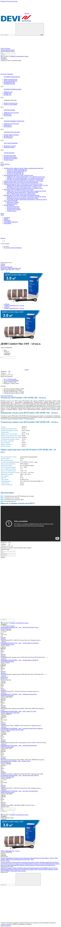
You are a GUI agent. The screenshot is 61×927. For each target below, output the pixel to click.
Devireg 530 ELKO (6, 762)
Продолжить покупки (10, 247)
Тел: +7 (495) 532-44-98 (10, 379)
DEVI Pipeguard (8, 137)
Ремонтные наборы (9, 147)
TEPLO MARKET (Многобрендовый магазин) (13, 871)
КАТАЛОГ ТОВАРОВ (7, 74)
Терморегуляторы (8, 159)
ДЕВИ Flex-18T (8, 92)
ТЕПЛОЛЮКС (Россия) (46, 868)
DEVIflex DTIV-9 (8, 136)
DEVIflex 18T (7, 93)
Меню (2, 213)
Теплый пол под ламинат (10, 158)
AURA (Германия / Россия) (50, 869)
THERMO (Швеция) (23, 868)
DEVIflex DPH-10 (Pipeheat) (11, 134)
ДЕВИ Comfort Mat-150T (10, 79)
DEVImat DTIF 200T (9, 83)
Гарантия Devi (9, 858)
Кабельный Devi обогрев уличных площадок (23, 865)
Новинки (3, 1)
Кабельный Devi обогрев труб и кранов (35, 863)
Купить (26, 369)
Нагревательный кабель (10, 157)
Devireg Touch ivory (6, 628)
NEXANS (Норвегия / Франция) (18, 869)
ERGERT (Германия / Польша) (9, 868)
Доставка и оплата (18, 858)
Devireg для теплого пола (10, 103)
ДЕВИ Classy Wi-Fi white (7, 792)
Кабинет (26, 13)
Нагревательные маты (10, 155)
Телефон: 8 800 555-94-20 (7, 859)
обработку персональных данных (19, 56)
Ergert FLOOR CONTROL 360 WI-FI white (12, 729)
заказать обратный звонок (8, 50)
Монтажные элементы (10, 146)
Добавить (3, 638)
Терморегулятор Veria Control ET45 (10, 712)
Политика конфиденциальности (32, 858)
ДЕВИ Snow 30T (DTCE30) (11, 112)
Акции (15, 1)
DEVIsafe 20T (7, 114)
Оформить (19, 247)
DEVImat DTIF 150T (9, 82)
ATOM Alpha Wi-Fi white (7, 644)
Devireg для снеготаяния (10, 104)
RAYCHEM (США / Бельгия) (35, 869)
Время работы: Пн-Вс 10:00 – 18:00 (24, 859)
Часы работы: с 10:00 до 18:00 (49, 858)
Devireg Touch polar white (7, 776)
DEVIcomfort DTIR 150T (10, 81)
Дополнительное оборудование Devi (45, 865)
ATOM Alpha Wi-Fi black (7, 661)
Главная (3, 264)
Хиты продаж (9, 1)
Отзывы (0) (9, 395)
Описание (3, 395)
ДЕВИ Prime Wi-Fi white (7, 747)
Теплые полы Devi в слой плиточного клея (12, 862)
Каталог (3, 164)
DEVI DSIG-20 (8, 126)
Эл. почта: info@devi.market (11, 380)
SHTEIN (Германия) (34, 868)
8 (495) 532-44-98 (5, 48)
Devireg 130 (4, 678)
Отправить (4, 57)
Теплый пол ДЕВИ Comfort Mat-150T (11, 268)
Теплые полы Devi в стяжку (31, 862)
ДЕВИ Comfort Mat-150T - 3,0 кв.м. (10, 851)
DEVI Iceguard (8, 115)
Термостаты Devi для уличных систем (13, 863)
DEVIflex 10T (7, 94)
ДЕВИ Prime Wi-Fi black (7, 695)
